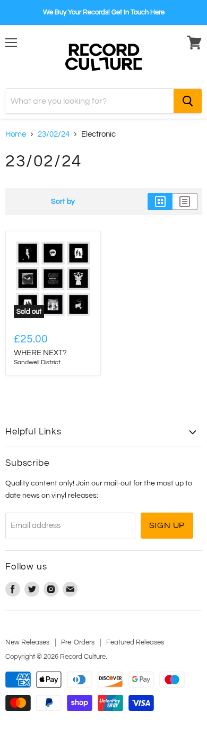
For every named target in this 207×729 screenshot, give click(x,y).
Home (15, 134)
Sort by (63, 201)
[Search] (188, 101)
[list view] (184, 201)
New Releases (27, 642)
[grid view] (160, 201)
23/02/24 (54, 134)
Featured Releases (135, 642)
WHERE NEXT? (40, 353)
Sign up (167, 525)
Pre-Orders (77, 642)
